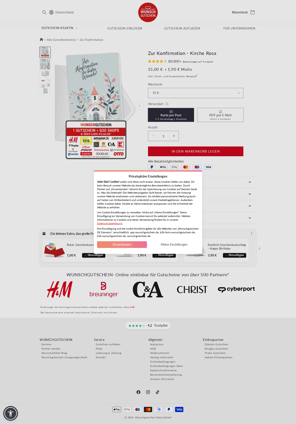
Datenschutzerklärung (109, 223)
